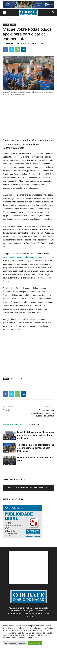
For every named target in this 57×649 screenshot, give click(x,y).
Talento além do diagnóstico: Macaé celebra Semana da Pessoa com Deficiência (35, 447)
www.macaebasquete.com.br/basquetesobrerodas (24, 257)
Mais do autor (32, 425)
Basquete (14, 379)
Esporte (21, 19)
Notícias (12, 19)
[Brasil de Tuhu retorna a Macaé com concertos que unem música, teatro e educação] (9, 435)
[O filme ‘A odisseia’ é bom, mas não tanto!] (9, 460)
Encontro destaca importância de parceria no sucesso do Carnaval (42, 413)
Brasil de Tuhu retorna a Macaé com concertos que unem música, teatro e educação (35, 435)
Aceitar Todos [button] (35, 643)
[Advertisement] (28, 115)
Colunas (6, 464)
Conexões (7, 410)
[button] (53, 12)
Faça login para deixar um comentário (28, 488)
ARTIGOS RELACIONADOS (13, 425)
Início (5, 19)
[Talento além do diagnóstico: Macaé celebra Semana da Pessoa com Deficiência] (9, 448)
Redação (9, 43)
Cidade (5, 438)
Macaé (23, 379)
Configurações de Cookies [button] (15, 643)
